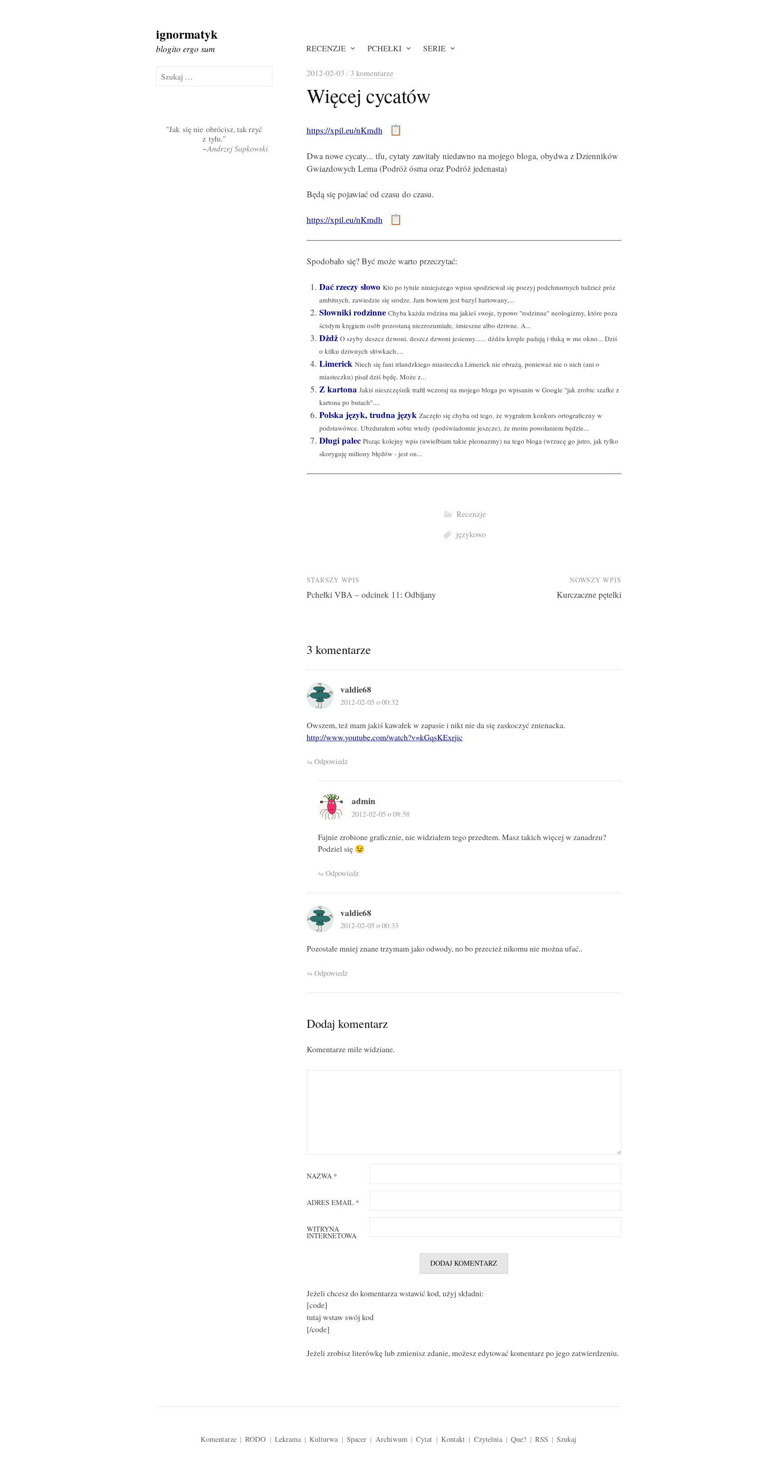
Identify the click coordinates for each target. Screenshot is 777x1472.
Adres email (333, 1202)
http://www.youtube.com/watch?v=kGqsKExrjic (385, 737)
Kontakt (453, 1439)
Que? (518, 1439)
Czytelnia (488, 1439)
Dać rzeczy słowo (349, 286)
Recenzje (326, 48)
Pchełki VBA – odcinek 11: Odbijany (371, 594)
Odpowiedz (331, 761)
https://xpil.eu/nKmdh (345, 130)
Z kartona (338, 389)
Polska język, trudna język (368, 415)
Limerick (336, 363)
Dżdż (328, 338)
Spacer (356, 1439)
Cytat (424, 1439)
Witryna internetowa (332, 1233)
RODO (255, 1439)
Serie (434, 48)
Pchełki (384, 48)
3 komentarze (371, 72)
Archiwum (391, 1439)
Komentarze (219, 1439)
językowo (471, 534)
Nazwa (322, 1176)
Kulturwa (323, 1439)
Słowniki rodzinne (352, 312)
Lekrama (288, 1439)
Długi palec (340, 440)
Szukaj (566, 1439)
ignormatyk (187, 34)
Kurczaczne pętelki (589, 594)
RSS (541, 1439)
